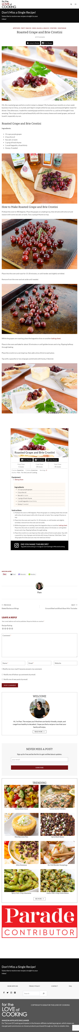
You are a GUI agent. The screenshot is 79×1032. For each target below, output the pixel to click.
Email (31, 663)
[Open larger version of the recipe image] (39, 442)
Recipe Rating (7, 625)
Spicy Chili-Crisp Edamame (21, 893)
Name (5, 663)
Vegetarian (62, 28)
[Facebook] (4, 992)
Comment (7, 635)
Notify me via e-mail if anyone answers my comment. (22, 669)
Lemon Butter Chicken (58, 809)
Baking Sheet (19, 479)
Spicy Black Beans (57, 837)
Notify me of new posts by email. (16, 679)
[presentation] (21, 796)
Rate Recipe (53, 460)
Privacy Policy (34, 986)
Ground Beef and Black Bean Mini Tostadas (61, 607)
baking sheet (56, 338)
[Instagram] (11, 992)
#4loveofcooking (59, 546)
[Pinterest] (15, 992)
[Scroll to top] (74, 1024)
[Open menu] (75, 4)
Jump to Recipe (34, 43)
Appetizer (16, 28)
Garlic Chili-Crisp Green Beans (58, 893)
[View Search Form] (71, 4)
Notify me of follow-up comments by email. (20, 674)
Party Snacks (26, 28)
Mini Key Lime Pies (21, 837)
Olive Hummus (21, 865)
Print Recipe (48, 43)
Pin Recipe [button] (40, 460)
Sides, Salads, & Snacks (40, 28)
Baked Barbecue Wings (10, 607)
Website (58, 663)
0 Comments (41, 37)
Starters (53, 28)
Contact (54, 986)
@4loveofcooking (29, 546)
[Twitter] (7, 992)
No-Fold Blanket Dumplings (58, 865)
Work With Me (12, 986)
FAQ (70, 986)
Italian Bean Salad (21, 809)
